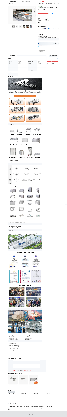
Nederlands (35, 412)
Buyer (42, 3)
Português (22, 412)
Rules (58, 3)
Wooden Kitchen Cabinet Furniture (12, 408)
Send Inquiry (42, 13)
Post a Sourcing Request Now (27, 370)
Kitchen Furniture (48, 394)
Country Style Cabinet (16, 403)
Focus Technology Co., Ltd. (29, 414)
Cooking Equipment (36, 393)
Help (46, 3)
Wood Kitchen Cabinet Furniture (21, 408)
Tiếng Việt (49, 412)
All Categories (10, 3)
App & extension (50, 3)
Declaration (41, 414)
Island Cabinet (21, 403)
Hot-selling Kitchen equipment (11, 393)
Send (13, 370)
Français (24, 412)
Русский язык (27, 412)
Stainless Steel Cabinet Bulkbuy (38, 408)
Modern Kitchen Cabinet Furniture (29, 408)
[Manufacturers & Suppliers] (12, 1)
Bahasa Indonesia (53, 412)
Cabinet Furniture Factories (12, 406)
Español (19, 412)
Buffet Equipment (35, 394)
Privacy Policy (44, 414)
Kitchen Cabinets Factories (26, 406)
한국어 (39, 412)
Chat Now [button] (54, 13)
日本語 (41, 412)
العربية (37, 412)
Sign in (58, 1)
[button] (43, 56)
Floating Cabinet (10, 403)
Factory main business (23, 393)
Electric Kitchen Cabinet (49, 406)
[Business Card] (57, 58)
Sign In (39, 52)
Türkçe (47, 412)
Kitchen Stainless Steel (23, 394)
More (9, 409)
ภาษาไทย (45, 412)
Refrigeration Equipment (11, 394)
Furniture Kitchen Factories (19, 406)
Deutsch (32, 412)
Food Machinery (48, 393)
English (17, 412)
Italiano (30, 412)
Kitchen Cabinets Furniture (42, 406)
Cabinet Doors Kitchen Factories (34, 406)
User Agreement (37, 414)
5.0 (49, 56)
